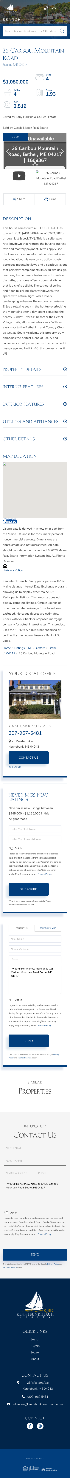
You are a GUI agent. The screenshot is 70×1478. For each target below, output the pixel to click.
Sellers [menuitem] (35, 1352)
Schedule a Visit (48, 928)
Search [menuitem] (34, 1339)
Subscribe (28, 889)
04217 (10, 653)
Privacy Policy (13, 570)
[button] (62, 31)
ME (30, 648)
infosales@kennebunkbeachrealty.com (38, 1404)
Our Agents (15, 767)
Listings (19, 648)
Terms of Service (25, 1058)
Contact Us (28, 758)
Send (29, 1041)
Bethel (53, 648)
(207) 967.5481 (46, 8)
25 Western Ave (38, 1386)
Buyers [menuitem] (35, 1346)
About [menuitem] (35, 1359)
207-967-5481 (25, 733)
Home (7, 648)
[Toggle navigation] (63, 8)
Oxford (40, 648)
